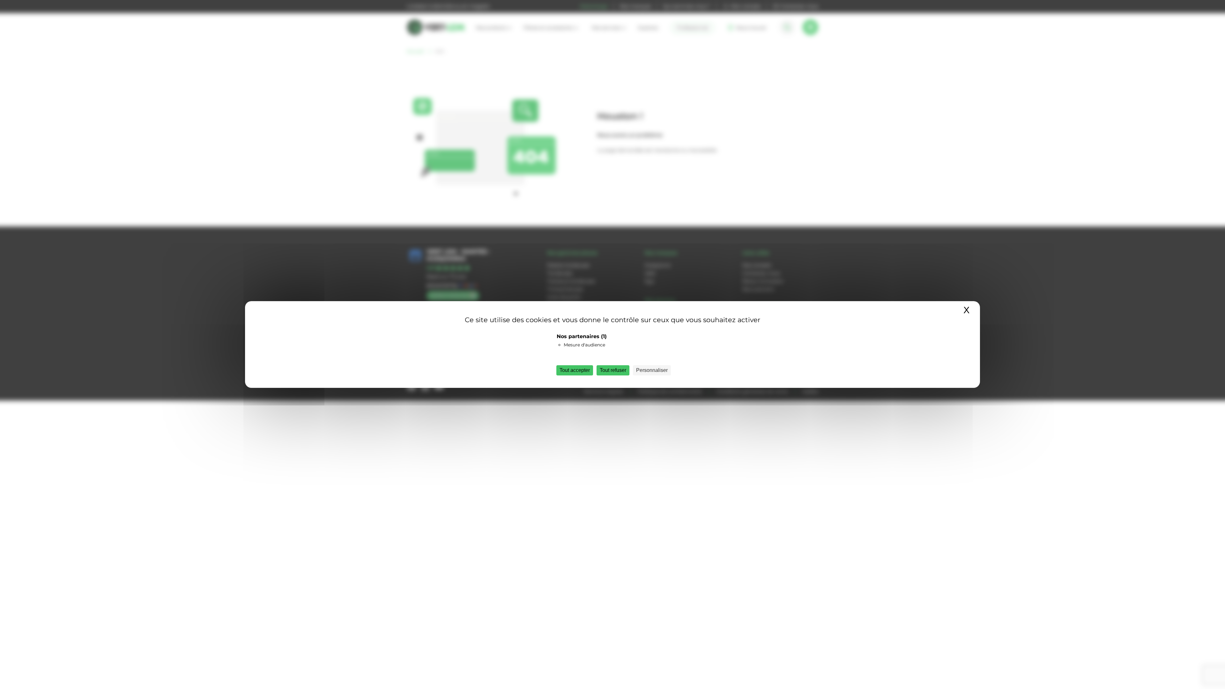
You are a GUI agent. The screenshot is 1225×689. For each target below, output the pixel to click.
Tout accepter (575, 370)
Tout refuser (613, 370)
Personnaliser (652, 370)
